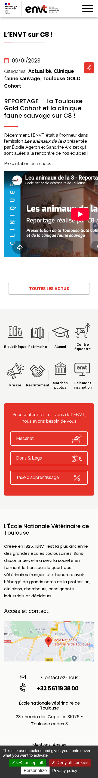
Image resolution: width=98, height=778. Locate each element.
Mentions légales (49, 745)
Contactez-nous (59, 677)
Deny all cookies (71, 762)
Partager (89, 67)
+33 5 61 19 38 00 (57, 688)
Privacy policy (64, 770)
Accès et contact (26, 611)
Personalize (35, 770)
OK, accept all (29, 762)
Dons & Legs (29, 458)
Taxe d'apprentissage (37, 477)
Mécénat (25, 438)
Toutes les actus (49, 288)
